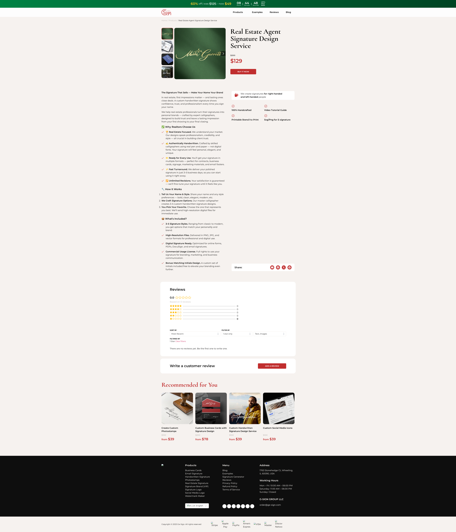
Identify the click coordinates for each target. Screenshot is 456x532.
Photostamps (192, 480)
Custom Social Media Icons (277, 428)
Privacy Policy (229, 483)
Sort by (173, 330)
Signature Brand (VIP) (196, 486)
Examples (257, 12)
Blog (288, 12)
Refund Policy (229, 486)
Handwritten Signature (197, 477)
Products (173, 20)
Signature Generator (233, 477)
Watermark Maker (195, 496)
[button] (272, 267)
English (199, 506)
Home (164, 20)
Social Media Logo (195, 493)
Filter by (226, 330)
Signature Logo (193, 489)
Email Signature (193, 473)
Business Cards (193, 470)
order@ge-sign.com (270, 505)
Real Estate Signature (196, 483)
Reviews (274, 12)
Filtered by (175, 339)
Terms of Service (231, 489)
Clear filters (180, 341)
